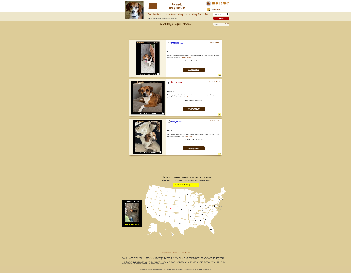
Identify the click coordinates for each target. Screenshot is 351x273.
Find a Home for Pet (155, 14)
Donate (221, 18)
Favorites (217, 9)
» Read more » (186, 57)
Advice (173, 14)
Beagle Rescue (166, 253)
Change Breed (197, 14)
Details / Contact (194, 69)
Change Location (184, 14)
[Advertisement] (175, 31)
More (206, 14)
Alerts (167, 14)
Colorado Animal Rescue (181, 253)
